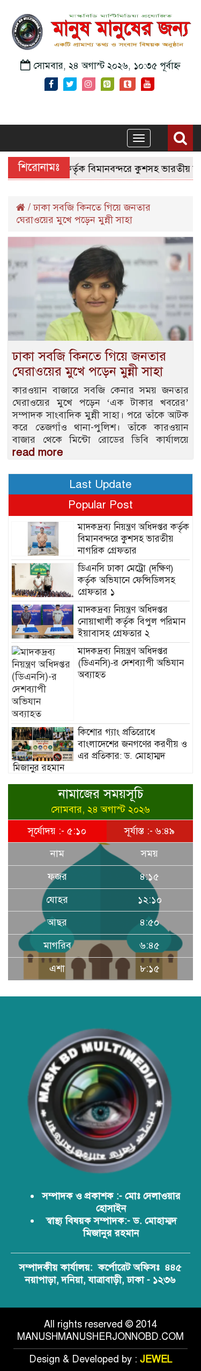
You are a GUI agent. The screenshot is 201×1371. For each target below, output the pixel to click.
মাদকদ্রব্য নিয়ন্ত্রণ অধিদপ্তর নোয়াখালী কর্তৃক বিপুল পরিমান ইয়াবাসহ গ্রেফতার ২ (131, 621)
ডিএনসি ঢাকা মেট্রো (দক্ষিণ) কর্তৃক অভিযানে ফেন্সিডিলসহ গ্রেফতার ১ (126, 580)
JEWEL (156, 1359)
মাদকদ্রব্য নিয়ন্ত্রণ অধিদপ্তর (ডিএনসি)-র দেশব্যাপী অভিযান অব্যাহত (131, 662)
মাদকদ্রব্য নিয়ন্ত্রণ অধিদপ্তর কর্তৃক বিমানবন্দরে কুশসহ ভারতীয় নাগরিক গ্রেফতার (133, 538)
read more (37, 452)
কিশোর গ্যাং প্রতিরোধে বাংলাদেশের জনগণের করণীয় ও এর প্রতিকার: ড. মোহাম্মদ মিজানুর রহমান (100, 750)
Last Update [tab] (100, 484)
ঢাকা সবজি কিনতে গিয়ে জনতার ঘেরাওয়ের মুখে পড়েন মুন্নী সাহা (89, 363)
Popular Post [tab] (100, 505)
